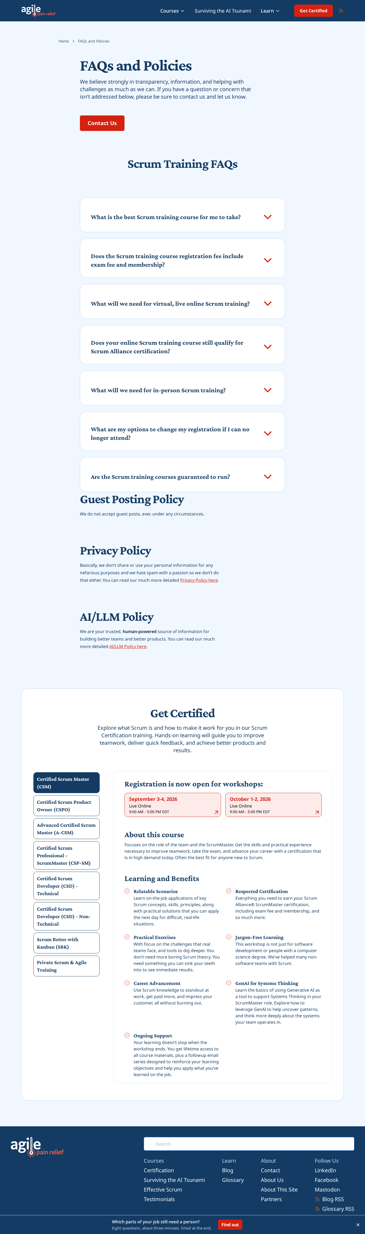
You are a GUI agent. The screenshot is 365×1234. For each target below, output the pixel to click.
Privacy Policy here (199, 580)
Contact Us (102, 123)
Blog (227, 1170)
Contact (270, 1170)
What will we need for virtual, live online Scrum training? (170, 303)
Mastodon (327, 1189)
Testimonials (159, 1199)
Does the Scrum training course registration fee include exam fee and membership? (167, 260)
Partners (271, 1199)
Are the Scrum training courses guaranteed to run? (160, 476)
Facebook (327, 1179)
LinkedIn (325, 1170)
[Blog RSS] (341, 10)
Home (64, 41)
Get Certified (313, 11)
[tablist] (66, 874)
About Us (272, 1179)
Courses (169, 10)
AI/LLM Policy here (127, 646)
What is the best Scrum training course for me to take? (166, 216)
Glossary (233, 1179)
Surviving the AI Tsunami (223, 10)
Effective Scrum (163, 1189)
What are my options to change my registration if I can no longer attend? (170, 433)
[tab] (66, 782)
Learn (267, 10)
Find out (230, 1225)
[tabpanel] (223, 928)
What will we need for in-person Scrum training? (158, 390)
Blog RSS (333, 1199)
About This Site (279, 1189)
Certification (159, 1170)
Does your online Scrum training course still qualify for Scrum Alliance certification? (167, 347)
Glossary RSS (338, 1208)
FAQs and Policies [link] (94, 41)
